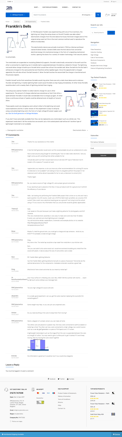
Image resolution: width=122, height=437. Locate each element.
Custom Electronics (49, 7)
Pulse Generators (96, 49)
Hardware (93, 63)
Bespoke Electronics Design (99, 65)
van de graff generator (41, 329)
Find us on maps (17, 421)
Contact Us (76, 7)
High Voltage (94, 55)
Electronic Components (98, 60)
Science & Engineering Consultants (101, 68)
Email (92, 148)
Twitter (62, 379)
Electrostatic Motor (80, 130)
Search (111, 32)
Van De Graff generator (16, 113)
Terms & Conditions (64, 399)
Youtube (71, 379)
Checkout (106, 1)
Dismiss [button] (117, 434)
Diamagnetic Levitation (14, 130)
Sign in (114, 1)
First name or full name (97, 142)
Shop (36, 7)
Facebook (52, 379)
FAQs (59, 405)
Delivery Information (64, 396)
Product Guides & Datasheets (67, 393)
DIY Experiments (31, 21)
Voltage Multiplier (32, 113)
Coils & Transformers (97, 57)
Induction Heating (96, 52)
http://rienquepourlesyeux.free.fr (37, 223)
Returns (60, 402)
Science (65, 7)
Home (7, 21)
